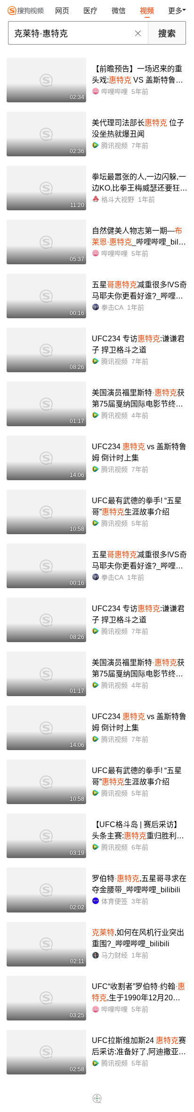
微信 (119, 11)
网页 (62, 11)
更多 (175, 11)
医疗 (90, 11)
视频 (147, 11)
